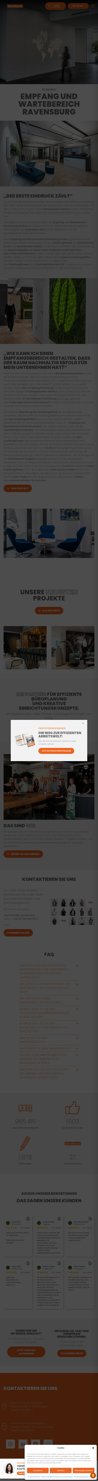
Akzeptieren (38, 1470)
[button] (93, 1448)
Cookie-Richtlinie (34, 1476)
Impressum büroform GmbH (84, 1476)
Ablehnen (60, 1470)
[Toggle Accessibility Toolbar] (93, 1475)
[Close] (83, 723)
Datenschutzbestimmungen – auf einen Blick (56, 1476)
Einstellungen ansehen (83, 1470)
